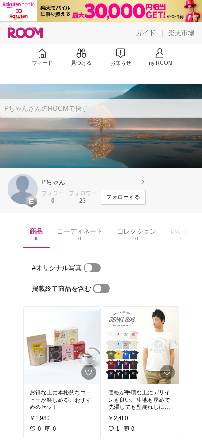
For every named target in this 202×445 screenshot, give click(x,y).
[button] (23, 189)
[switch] (92, 267)
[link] (62, 345)
